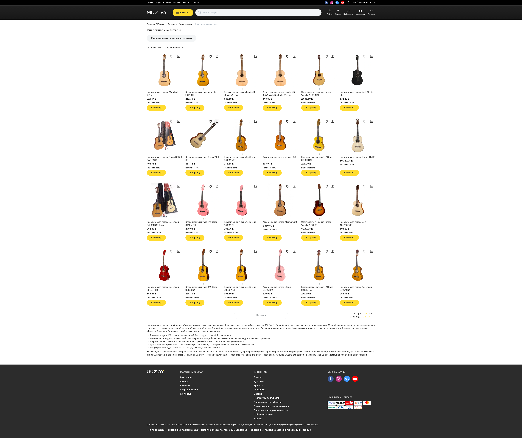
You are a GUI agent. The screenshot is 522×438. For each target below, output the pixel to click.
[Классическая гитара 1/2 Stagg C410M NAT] (319, 265)
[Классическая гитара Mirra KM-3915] (164, 70)
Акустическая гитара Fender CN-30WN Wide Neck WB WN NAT (279, 93)
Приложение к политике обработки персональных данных (280, 430)
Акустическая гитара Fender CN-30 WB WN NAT (240, 93)
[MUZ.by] (157, 12)
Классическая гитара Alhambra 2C (280, 222)
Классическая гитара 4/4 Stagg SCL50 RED (163, 288)
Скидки (150, 2)
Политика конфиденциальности (271, 410)
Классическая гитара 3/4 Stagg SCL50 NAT (201, 288)
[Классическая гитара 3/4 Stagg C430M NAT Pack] (164, 200)
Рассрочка (259, 389)
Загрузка (261, 315)
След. (366, 313)
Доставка (259, 381)
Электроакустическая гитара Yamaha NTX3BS (316, 223)
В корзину (156, 107)
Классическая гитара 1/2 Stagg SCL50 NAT (317, 158)
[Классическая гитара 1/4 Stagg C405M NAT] (357, 265)
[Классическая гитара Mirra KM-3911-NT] (203, 70)
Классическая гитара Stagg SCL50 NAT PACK (164, 158)
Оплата (258, 377)
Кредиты (258, 385)
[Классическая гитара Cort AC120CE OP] (357, 200)
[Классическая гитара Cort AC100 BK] (357, 70)
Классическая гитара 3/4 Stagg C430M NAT (240, 158)
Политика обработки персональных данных (224, 430)
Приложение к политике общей (183, 430)
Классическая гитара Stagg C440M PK (277, 288)
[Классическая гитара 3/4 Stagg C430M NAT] (241, 135)
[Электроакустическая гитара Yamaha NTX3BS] (319, 200)
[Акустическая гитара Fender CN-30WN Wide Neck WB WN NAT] (280, 70)
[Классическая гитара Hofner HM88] (357, 135)
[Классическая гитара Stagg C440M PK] (280, 265)
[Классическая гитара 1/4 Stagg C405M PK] (241, 200)
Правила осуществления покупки (271, 406)
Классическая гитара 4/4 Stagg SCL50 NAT (240, 288)
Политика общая (155, 430)
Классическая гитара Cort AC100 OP (202, 158)
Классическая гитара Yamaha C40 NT (279, 158)
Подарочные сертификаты (268, 402)
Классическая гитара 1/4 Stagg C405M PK (240, 223)
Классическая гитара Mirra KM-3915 (162, 93)
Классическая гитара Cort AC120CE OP (353, 223)
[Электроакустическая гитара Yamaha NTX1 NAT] (319, 70)
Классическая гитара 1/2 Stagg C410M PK (201, 223)
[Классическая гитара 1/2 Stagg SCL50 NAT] (319, 135)
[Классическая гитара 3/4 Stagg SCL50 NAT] (203, 265)
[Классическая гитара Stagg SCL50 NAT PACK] (164, 135)
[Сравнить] (178, 56)
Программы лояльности (266, 398)
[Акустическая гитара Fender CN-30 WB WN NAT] (241, 70)
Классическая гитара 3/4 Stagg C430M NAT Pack (163, 223)
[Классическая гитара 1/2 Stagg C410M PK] (203, 200)
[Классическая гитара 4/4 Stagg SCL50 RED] (164, 265)
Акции (158, 2)
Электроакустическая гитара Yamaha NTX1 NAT (316, 93)
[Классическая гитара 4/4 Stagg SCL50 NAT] (241, 265)
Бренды (184, 381)
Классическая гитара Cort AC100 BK (356, 93)
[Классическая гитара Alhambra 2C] (280, 200)
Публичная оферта (263, 414)
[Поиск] (200, 12)
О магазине (186, 377)
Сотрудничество (189, 389)
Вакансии (185, 385)
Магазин (177, 2)
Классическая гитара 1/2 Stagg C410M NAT (317, 288)
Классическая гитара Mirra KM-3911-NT (201, 93)
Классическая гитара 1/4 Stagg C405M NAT (356, 288)
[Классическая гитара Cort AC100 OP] (203, 135)
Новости (167, 2)
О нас (196, 2)
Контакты (187, 2)
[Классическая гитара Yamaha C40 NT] (280, 135)
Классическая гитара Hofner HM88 (357, 157)
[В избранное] (172, 56)
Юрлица (258, 418)
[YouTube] (342, 2)
